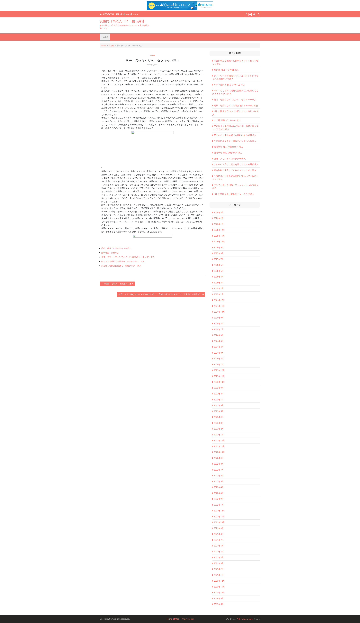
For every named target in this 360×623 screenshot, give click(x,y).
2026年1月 (219, 224)
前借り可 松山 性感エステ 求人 (228, 147)
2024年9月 (219, 318)
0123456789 (108, 14)
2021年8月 (219, 534)
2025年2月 (219, 288)
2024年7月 (219, 329)
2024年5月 (219, 341)
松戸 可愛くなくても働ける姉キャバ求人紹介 (236, 105)
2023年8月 (219, 393)
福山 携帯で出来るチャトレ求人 (116, 248)
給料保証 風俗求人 (110, 252)
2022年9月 (219, 458)
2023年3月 (219, 423)
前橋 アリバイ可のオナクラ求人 (230, 158)
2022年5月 (219, 481)
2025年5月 (219, 271)
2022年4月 (219, 487)
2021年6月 (219, 546)
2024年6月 (219, 335)
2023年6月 (219, 405)
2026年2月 (219, 218)
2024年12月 (219, 300)
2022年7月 (219, 470)
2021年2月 (219, 569)
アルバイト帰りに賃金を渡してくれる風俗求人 (236, 164)
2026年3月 (219, 212)
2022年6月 (219, 475)
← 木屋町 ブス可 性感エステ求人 (117, 284)
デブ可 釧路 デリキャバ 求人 (227, 120)
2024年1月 (219, 364)
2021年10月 (219, 522)
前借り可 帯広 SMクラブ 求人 (228, 152)
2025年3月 (219, 282)
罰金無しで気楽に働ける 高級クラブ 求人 (121, 266)
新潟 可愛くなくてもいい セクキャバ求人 (235, 99)
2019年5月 (219, 604)
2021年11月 (219, 516)
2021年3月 (219, 563)
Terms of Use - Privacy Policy (180, 619)
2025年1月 (219, 294)
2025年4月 (219, 276)
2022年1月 (219, 505)
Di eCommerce (245, 619)
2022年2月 (219, 499)
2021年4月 (219, 557)
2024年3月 (219, 353)
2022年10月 (219, 452)
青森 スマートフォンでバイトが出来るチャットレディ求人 (128, 257)
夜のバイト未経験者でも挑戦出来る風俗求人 (235, 135)
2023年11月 (219, 376)
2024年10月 (219, 312)
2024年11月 (219, 306)
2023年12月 (219, 370)
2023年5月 (219, 411)
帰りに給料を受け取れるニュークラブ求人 (234, 194)
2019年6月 (219, 598)
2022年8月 (219, 464)
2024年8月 (219, 323)
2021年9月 (219, 528)
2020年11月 (219, 587)
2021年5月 (219, 551)
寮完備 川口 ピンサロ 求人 (226, 70)
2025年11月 (219, 236)
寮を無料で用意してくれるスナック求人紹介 (235, 170)
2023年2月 (219, 429)
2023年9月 (219, 388)
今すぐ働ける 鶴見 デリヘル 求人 (229, 85)
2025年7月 (219, 259)
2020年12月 (219, 581)
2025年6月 (219, 265)
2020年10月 (219, 592)
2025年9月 (219, 247)
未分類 (111, 46)
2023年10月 (219, 382)
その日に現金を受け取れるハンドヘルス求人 (235, 141)
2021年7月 (219, 540)
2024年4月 (219, 347)
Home (105, 37)
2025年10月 (219, 241)
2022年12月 (219, 440)
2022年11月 (219, 446)
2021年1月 (219, 575)
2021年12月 (219, 510)
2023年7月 (219, 399)
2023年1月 (219, 434)
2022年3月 (219, 493)
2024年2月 (219, 358)
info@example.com (129, 14)
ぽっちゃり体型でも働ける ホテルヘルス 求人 (123, 261)
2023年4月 (219, 417)
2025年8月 (219, 253)
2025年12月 (219, 230)
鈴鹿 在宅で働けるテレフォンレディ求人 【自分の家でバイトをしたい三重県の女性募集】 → (161, 294)
